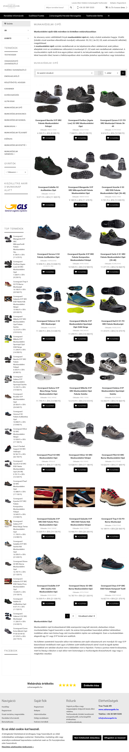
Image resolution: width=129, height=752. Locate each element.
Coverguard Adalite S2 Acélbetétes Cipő (19, 601)
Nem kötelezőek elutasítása (87, 738)
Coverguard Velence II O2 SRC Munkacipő (20, 616)
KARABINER (9, 89)
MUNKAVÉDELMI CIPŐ (13, 108)
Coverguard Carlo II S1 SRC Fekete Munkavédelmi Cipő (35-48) (113, 257)
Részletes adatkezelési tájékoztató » (18, 747)
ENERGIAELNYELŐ (11, 76)
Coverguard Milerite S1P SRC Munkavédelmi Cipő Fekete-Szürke (19, 321)
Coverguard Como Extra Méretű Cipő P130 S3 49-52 (20, 631)
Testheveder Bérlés (94, 16)
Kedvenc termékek (41, 722)
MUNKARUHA (10, 126)
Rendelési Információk (14, 16)
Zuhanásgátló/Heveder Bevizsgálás (65, 16)
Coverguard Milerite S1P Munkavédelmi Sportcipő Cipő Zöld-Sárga (19, 342)
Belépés (113, 3)
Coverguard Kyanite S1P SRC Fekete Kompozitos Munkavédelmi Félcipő (81, 257)
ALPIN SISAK (9, 101)
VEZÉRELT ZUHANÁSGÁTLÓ (15, 70)
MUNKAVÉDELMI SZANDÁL (15, 120)
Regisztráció (121, 3)
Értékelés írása (91, 685)
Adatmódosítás (40, 714)
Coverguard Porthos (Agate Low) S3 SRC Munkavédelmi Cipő (19, 267)
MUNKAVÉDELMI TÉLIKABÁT (15, 133)
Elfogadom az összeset (114, 738)
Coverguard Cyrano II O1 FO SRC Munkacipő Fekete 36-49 (113, 123)
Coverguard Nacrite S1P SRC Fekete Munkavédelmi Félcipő (48, 123)
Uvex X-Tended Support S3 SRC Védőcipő (19, 449)
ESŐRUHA (8, 139)
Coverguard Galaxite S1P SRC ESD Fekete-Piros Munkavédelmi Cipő (20, 584)
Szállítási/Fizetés (36, 16)
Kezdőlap (5, 707)
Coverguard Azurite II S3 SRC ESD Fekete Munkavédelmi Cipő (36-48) (19, 466)
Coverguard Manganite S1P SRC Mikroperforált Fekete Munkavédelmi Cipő (80, 190)
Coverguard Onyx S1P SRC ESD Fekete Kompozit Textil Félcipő (112, 589)
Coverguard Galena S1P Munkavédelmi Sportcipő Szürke (113, 391)
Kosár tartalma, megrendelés (13, 714)
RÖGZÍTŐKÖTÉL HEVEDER (14, 82)
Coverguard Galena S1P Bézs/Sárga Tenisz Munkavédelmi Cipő (20, 526)
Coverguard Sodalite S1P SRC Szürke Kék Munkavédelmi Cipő (20, 546)
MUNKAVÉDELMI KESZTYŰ (15, 145)
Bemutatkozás (7, 722)
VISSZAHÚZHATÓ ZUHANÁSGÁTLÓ (11, 62)
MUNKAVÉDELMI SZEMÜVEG (11, 152)
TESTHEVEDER (10, 55)
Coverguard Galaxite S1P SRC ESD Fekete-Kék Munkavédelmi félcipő (20, 301)
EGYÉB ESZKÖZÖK (11, 95)
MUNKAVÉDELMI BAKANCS (15, 114)
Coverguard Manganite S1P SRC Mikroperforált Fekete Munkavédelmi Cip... (19, 244)
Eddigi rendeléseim (41, 718)
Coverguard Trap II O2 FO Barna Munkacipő (20, 284)
